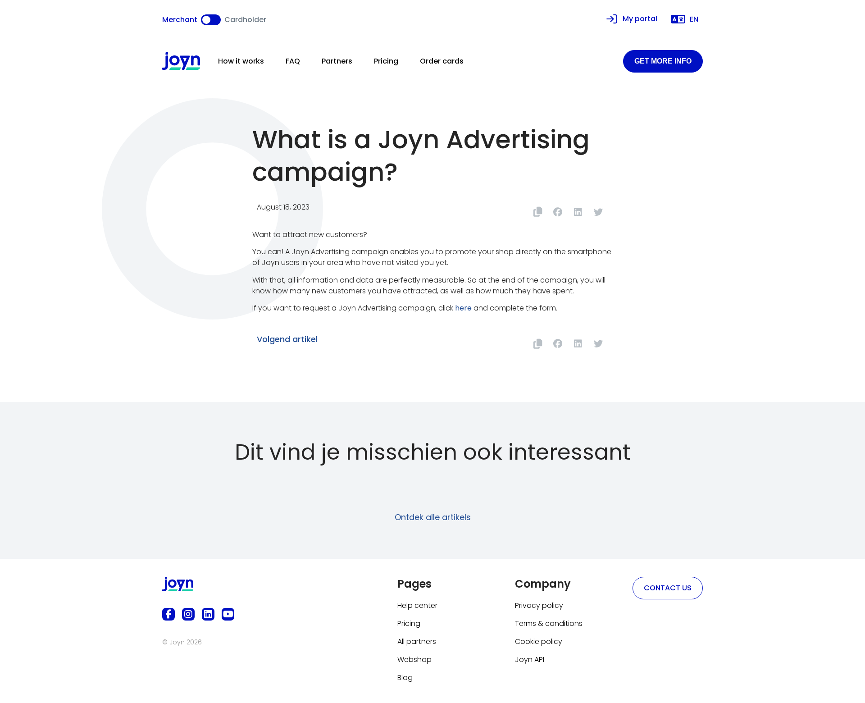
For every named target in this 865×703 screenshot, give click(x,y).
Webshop (414, 659)
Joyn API (529, 659)
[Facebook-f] (168, 614)
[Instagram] (188, 614)
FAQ (293, 61)
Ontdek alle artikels (433, 517)
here (463, 308)
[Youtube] (228, 614)
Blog (405, 677)
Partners (337, 61)
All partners (416, 641)
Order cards (442, 61)
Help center (417, 605)
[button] (557, 212)
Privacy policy (539, 605)
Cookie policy (538, 641)
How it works (241, 61)
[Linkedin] (208, 614)
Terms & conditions (549, 623)
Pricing (386, 61)
